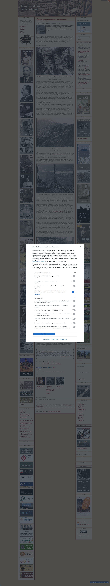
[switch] (74, 276)
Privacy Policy (63, 339)
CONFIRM (44, 334)
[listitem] (55, 273)
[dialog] (55, 293)
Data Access (55, 339)
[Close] (80, 247)
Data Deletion (46, 339)
